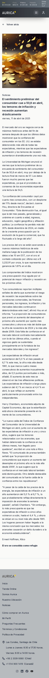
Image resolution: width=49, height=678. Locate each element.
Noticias (6, 95)
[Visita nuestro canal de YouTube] (31, 671)
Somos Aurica (9, 594)
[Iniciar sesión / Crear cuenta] (43, 12)
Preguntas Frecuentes (13, 623)
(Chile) (18, 658)
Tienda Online (9, 589)
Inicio (5, 583)
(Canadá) (19, 664)
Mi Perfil (6, 618)
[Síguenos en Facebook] (27, 671)
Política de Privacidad (13, 634)
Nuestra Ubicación (12, 599)
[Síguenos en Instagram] (17, 671)
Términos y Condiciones (14, 629)
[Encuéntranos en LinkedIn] (22, 671)
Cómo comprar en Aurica (15, 612)
